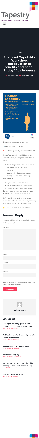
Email (5, 263)
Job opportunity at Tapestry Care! (16, 346)
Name (5, 254)
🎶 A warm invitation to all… (13, 374)
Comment (6, 227)
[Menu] (4, 23)
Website (5, 271)
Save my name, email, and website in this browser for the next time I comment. (19, 283)
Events (19, 52)
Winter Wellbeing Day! (11, 355)
